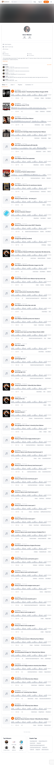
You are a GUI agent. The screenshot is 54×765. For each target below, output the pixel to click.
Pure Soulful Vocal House (46, 645)
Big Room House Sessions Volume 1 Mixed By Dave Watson (31, 719)
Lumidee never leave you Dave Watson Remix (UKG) (29, 332)
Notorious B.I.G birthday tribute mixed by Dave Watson (30, 132)
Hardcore (40, 671)
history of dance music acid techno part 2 (26, 558)
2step (49, 431)
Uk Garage (37, 98)
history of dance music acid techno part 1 (26, 572)
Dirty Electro (48, 685)
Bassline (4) (44, 747)
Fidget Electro (41, 685)
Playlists (20, 84)
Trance (30, 511)
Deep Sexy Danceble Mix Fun (45, 698)
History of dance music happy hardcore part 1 (27, 438)
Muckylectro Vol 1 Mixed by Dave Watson (26, 705)
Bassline (42, 231)
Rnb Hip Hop (37, 124)
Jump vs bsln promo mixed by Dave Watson (27, 292)
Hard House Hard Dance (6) (35, 747)
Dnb (50, 311)
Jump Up (49, 391)
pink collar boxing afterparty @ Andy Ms (26, 145)
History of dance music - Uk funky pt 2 (25, 198)
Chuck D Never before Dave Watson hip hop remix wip (30, 278)
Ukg (45, 338)
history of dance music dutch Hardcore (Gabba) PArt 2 (30, 532)
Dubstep (30, 418)
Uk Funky (49, 204)
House (37, 111)
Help (35, 2)
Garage (42, 98)
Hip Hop (42, 284)
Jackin (44, 151)
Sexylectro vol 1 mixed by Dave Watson (26, 692)
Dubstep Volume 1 (20, 412)
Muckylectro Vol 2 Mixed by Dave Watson (26, 679)
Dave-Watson (18, 90)
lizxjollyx (7, 66)
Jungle (42, 618)
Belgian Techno (48, 591)
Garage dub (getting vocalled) (23, 238)
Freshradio (49, 111)
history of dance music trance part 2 (25, 505)
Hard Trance (48, 498)
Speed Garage (48, 378)
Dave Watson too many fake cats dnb (25, 305)
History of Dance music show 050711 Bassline (28, 225)
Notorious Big (43, 138)
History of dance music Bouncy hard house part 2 (29, 452)
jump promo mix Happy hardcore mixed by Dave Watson (30, 665)
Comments (29, 84)
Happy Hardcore (40, 445)
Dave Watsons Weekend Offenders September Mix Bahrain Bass (33, 252)
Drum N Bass (44, 311)
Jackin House (33, 258)
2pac (43, 124)
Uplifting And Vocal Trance (46, 511)
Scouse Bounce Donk (47, 458)
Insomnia (49, 258)
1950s (49, 405)
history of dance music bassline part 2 (25, 599)
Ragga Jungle (48, 618)
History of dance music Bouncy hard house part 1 (29, 465)
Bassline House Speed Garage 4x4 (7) (37, 745)
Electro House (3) (45, 749)
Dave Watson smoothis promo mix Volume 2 (27, 318)
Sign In (40, 2)
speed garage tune (20, 358)
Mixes (4, 84)
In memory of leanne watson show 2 (25, 172)
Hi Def (49, 551)
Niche (42, 658)
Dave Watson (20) (33, 741)
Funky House (41, 324)
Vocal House (37, 645)
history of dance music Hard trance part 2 (26, 492)
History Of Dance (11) (43, 741)
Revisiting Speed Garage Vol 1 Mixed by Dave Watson (30, 652)
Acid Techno (41, 565)
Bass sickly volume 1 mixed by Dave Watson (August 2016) (31, 91)
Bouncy (49, 151)
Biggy (49, 138)
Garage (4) (38, 749)
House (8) (38, 743)
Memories (49, 178)
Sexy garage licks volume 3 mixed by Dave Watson (29, 425)
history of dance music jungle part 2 (25, 612)
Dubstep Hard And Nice (38, 418)
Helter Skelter (48, 445)
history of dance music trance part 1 (25, 518)
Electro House (34, 685)
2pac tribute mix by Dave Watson (24, 118)
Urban (44, 204)
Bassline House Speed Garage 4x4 (31, 231)
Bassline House (44, 298)
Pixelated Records (42, 551)
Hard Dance (41, 498)
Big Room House (47, 725)
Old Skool (35, 565)
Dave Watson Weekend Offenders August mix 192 (29, 265)
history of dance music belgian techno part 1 (27, 585)
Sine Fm (42, 164)
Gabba (49, 538)
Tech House (40, 725)
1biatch (6, 76)
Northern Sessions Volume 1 (23, 212)
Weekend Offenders (41, 258)
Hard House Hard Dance (35, 178)
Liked (13, 84)
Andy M (49, 218)
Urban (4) (32, 749)
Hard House (43, 191)
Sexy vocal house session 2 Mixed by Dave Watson (29, 639)
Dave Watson (48, 98)
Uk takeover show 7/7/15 (22, 105)
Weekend (49, 271)
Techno (41, 591)
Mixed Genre (38, 151)
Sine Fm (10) (32, 743)
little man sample (20, 345)
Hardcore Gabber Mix (42, 538)
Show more (5, 61)
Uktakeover (42, 111)
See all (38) (49, 64)
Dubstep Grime (48, 418)
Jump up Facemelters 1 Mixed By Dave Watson (28, 385)
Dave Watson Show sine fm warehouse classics (28, 185)
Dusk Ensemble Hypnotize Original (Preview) (27, 545)
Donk (39, 458)
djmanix (6, 79)
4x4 (50, 298)
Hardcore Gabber (33, 538)
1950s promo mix (20, 398)
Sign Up (46, 1)
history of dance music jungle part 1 (25, 625)
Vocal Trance (36, 511)
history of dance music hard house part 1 (26, 478)
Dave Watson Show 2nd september (25, 158)
